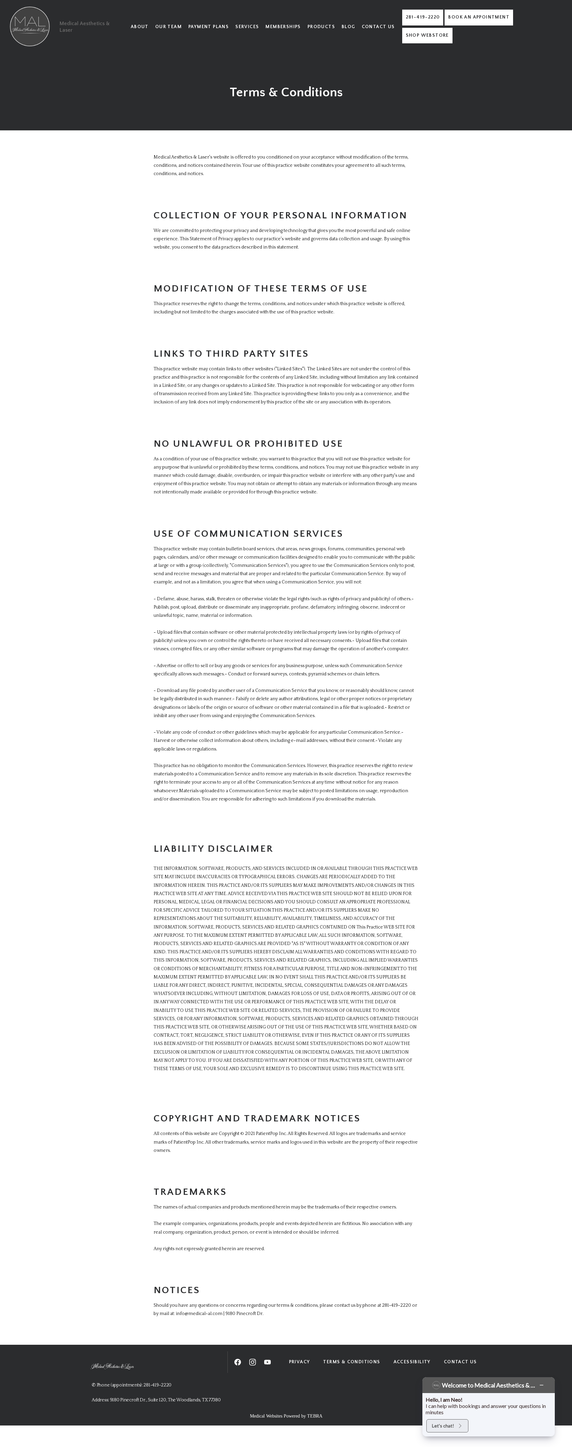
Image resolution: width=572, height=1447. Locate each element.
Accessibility (412, 1362)
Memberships (283, 26)
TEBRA (314, 1416)
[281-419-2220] (423, 25)
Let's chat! (443, 1425)
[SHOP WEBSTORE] (427, 42)
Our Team (168, 26)
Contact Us (378, 26)
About (140, 26)
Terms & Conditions (351, 1362)
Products (321, 26)
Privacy (299, 1362)
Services (247, 26)
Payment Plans (208, 26)
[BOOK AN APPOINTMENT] (479, 25)
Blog (348, 26)
